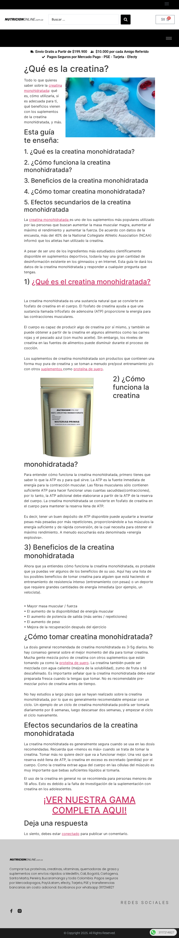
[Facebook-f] (11, 911)
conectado (70, 833)
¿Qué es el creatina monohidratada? (91, 281)
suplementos (52, 369)
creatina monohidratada (49, 219)
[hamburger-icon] (169, 38)
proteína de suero (88, 369)
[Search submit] (126, 19)
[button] (166, 3)
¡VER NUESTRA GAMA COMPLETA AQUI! (89, 805)
